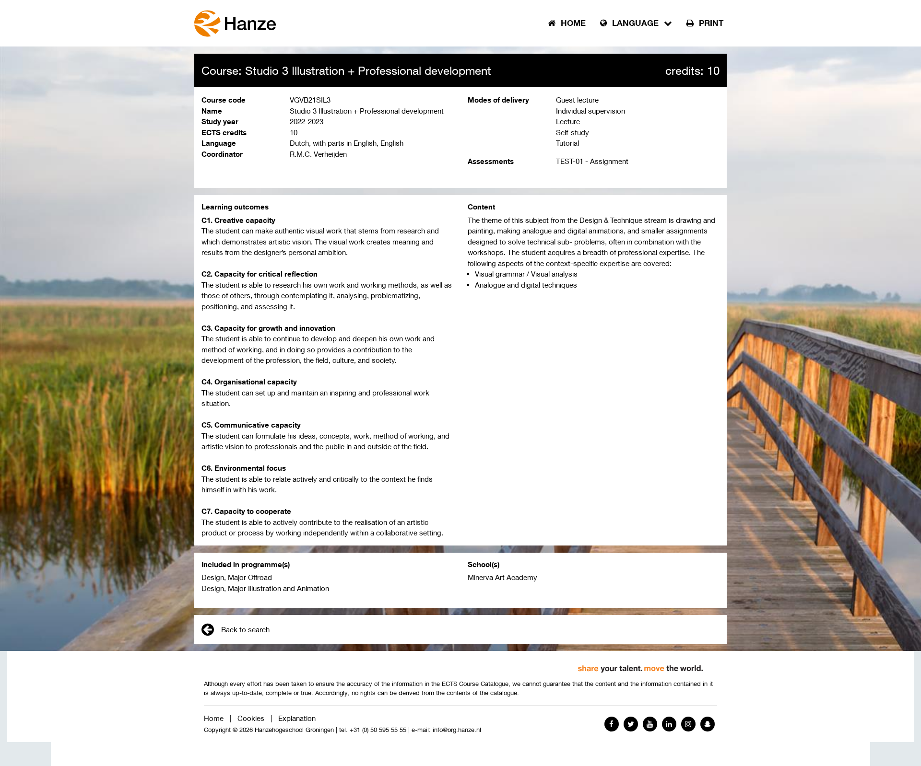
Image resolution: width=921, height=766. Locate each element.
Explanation (297, 718)
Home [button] (572, 23)
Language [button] (635, 23)
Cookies (250, 718)
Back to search (245, 629)
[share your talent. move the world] (640, 665)
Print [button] (710, 23)
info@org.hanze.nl (457, 729)
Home (214, 718)
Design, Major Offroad (236, 577)
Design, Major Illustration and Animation (265, 588)
